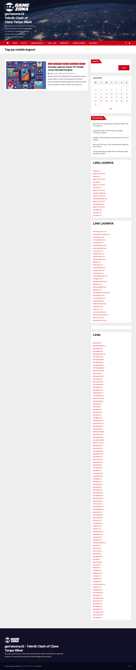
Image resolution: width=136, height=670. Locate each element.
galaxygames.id (98, 451)
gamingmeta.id (98, 501)
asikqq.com (96, 171)
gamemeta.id (97, 554)
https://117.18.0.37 (99, 201)
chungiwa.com (97, 279)
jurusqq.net (96, 182)
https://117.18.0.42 (99, 185)
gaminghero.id (97, 601)
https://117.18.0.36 (99, 173)
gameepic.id (97, 565)
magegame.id (97, 578)
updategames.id (98, 454)
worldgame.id (97, 481)
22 (121, 97)
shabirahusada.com (99, 303)
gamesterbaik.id (98, 384)
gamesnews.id (97, 448)
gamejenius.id (97, 412)
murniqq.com (97, 212)
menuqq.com (97, 215)
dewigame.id (97, 415)
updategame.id (98, 476)
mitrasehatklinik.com (99, 287)
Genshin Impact (37, 43)
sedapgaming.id (98, 376)
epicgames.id (97, 537)
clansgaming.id (98, 495)
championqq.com (98, 204)
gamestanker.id (98, 592)
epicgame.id (97, 576)
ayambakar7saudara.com (101, 234)
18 (101, 97)
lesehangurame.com (99, 231)
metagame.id (97, 570)
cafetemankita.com (99, 267)
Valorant (93, 43)
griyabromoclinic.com (100, 320)
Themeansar (38, 666)
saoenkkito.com (98, 242)
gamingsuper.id (98, 615)
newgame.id (97, 470)
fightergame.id (97, 573)
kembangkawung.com (100, 276)
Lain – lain (52, 43)
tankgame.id (97, 587)
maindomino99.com (99, 193)
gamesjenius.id (98, 382)
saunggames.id (98, 390)
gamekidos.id (97, 595)
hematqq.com (97, 210)
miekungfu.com (98, 265)
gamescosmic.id (98, 443)
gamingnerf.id (97, 487)
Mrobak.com (97, 262)
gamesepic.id (97, 520)
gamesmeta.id (97, 512)
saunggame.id (97, 418)
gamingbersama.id (99, 354)
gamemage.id (97, 562)
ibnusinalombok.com (99, 312)
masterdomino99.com (100, 198)
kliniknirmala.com (98, 295)
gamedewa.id (97, 409)
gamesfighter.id (98, 515)
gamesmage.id (98, 517)
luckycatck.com (98, 251)
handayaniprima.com (100, 245)
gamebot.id (96, 559)
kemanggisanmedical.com (101, 292)
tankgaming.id (97, 590)
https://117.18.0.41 (99, 190)
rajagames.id (97, 404)
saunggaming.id (98, 365)
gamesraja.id (97, 373)
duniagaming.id (98, 357)
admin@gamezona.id (68, 73)
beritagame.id (97, 479)
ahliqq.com (96, 176)
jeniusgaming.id (98, 362)
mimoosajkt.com (98, 273)
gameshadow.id (98, 401)
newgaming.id (97, 429)
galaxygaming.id (98, 431)
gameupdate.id (98, 462)
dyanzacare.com (98, 317)
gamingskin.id (97, 490)
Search (95, 61)
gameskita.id (97, 343)
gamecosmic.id (98, 459)
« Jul (110, 108)
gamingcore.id (97, 603)
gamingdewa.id (98, 351)
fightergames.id (98, 531)
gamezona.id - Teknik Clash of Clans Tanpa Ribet (18, 18)
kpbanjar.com (97, 290)
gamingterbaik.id (98, 359)
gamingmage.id (98, 498)
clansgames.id (97, 523)
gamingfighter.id (98, 509)
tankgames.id (97, 540)
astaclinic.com (97, 309)
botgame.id (96, 567)
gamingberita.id (98, 426)
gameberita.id (97, 465)
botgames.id (97, 529)
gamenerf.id (97, 548)
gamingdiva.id (97, 609)
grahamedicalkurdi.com (100, 315)
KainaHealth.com (98, 301)
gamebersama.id (98, 398)
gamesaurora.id (98, 434)
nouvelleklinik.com (99, 298)
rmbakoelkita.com (98, 254)
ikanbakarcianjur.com (100, 281)
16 (127, 94)
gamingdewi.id (98, 348)
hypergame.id (97, 581)
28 (116, 101)
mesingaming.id (98, 612)
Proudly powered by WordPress (13, 666)
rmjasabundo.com (99, 270)
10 (95, 94)
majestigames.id (98, 395)
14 (116, 94)
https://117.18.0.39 (99, 179)
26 (106, 101)
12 (106, 94)
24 (95, 101)
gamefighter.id (97, 556)
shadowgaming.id (99, 368)
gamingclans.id (98, 492)
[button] (126, 43)
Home (15, 43)
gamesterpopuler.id (99, 345)
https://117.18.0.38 (99, 196)
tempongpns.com (98, 237)
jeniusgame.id (97, 484)
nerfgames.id (97, 526)
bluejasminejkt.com (99, 259)
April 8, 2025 (54, 73)
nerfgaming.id (97, 504)
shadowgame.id (98, 420)
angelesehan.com (99, 256)
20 (111, 97)
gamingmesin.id (98, 598)
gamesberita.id (98, 445)
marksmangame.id (99, 584)
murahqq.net (97, 187)
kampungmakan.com (100, 248)
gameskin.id (97, 545)
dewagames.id (98, 387)
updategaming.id (98, 440)
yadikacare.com (98, 306)
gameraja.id (97, 406)
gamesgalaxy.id (98, 437)
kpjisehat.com (97, 284)
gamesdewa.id (98, 379)
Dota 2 (24, 43)
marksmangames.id (99, 542)
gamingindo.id (97, 606)
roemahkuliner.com (99, 240)
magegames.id (98, 534)
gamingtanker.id (98, 506)
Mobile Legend (79, 43)
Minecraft (64, 43)
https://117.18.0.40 (99, 207)
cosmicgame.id (98, 473)
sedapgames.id (98, 393)
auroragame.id (97, 468)
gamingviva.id (97, 617)
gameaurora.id (97, 456)
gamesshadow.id (98, 370)
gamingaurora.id (98, 423)
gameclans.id (97, 551)
